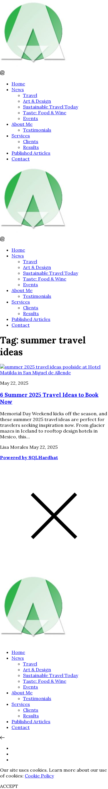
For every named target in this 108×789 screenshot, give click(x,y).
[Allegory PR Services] (34, 67)
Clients (30, 141)
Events (30, 118)
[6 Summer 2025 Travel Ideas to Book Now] (54, 372)
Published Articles (31, 153)
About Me (22, 124)
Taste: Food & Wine (44, 112)
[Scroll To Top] (2, 738)
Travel (30, 95)
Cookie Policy (39, 776)
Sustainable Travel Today (50, 107)
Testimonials (37, 130)
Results (31, 147)
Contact (21, 159)
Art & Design (37, 101)
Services (21, 136)
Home (18, 84)
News (18, 89)
